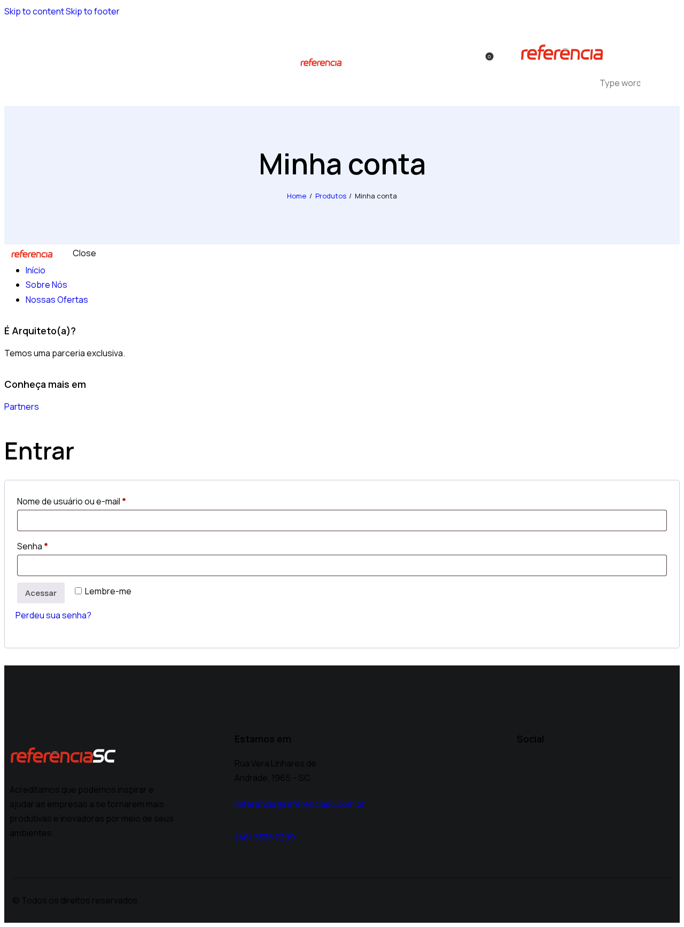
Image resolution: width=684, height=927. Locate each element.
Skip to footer (93, 11)
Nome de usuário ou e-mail (94, 500)
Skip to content (34, 11)
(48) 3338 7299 (265, 837)
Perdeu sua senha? (53, 615)
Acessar (41, 593)
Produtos (330, 196)
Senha (55, 545)
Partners (21, 406)
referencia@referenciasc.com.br (300, 804)
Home (296, 196)
